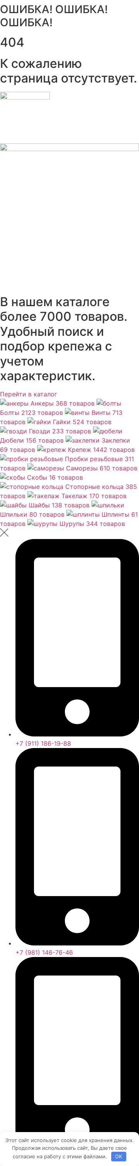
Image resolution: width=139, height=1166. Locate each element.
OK (118, 1156)
